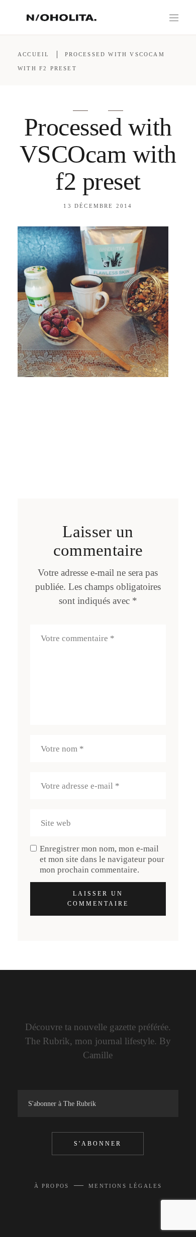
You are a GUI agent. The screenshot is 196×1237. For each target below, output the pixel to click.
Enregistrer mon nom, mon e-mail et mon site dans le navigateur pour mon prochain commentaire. (102, 859)
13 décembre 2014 (97, 206)
